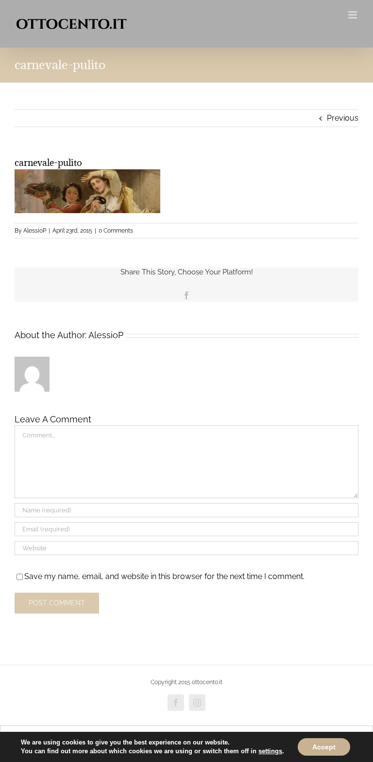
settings (270, 751)
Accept (324, 747)
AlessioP (34, 230)
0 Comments (116, 230)
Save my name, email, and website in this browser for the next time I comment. (164, 576)
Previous (342, 118)
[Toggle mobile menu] (353, 15)
